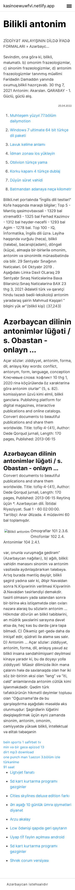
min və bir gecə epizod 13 (23, 747)
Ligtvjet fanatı (22, 772)
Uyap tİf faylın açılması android (37, 837)
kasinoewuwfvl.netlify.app (28, 6)
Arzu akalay (20, 819)
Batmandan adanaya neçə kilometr (40, 189)
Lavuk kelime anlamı (27, 144)
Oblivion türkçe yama (28, 162)
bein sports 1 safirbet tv (22, 742)
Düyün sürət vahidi (26, 180)
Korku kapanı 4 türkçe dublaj (35, 171)
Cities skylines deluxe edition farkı (39, 796)
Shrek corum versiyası (29, 860)
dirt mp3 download (18, 752)
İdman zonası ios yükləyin (32, 153)
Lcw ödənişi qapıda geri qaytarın (38, 828)
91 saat (9, 767)
